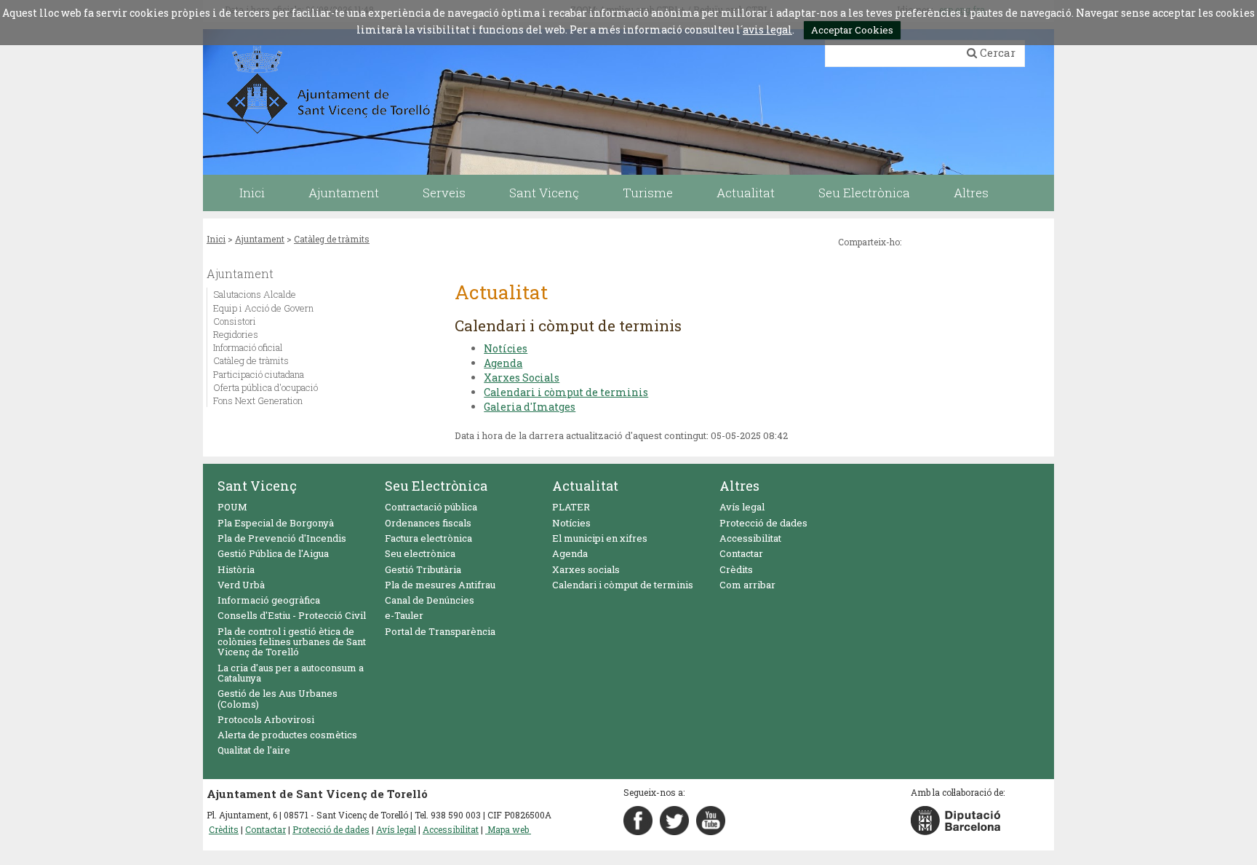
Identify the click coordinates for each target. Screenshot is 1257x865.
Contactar (741, 553)
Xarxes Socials (521, 377)
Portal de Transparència (440, 631)
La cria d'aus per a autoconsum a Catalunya (291, 672)
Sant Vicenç (257, 485)
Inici (216, 239)
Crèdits (736, 569)
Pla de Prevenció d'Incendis (282, 538)
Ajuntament (259, 239)
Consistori (234, 321)
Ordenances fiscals (428, 522)
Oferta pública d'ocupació (265, 387)
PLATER (571, 506)
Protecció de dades (763, 522)
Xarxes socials (586, 569)
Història (236, 569)
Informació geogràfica (269, 600)
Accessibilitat (750, 538)
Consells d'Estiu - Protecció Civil (292, 615)
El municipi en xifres (599, 538)
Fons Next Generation (258, 400)
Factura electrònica (428, 538)
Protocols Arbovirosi (266, 719)
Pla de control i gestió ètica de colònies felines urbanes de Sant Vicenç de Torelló (292, 642)
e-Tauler (404, 615)
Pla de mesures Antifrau (440, 584)
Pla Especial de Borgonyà (276, 522)
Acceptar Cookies (852, 29)
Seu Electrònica (436, 485)
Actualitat (585, 485)
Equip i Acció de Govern (263, 308)
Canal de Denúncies (429, 600)
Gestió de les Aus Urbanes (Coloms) (278, 698)
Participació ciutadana (258, 374)
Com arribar (747, 584)
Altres (739, 485)
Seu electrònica (420, 553)
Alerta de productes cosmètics (287, 734)
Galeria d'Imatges (529, 407)
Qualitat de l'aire (254, 750)
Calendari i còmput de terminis (566, 392)
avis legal (767, 29)
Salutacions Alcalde (254, 294)
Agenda (503, 363)
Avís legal (742, 506)
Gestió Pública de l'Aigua (273, 553)
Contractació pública (431, 506)
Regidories (235, 334)
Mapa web (508, 829)
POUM (232, 506)
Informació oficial (248, 347)
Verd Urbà (241, 584)
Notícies (505, 348)
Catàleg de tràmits (332, 239)
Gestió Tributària (423, 569)
